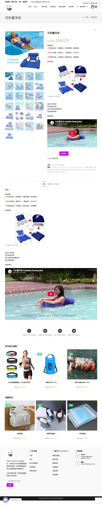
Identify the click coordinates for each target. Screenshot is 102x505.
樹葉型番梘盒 (51, 433)
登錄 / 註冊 (14, 2)
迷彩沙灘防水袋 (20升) (82, 382)
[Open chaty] (5, 499)
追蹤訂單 (25, 2)
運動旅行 (62, 165)
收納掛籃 (20, 433)
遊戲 (56, 172)
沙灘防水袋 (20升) (51, 382)
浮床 (57, 165)
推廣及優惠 (55, 455)
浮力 (87, 169)
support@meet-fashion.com (87, 457)
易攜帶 (64, 169)
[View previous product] (95, 30)
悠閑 (56, 169)
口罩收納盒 (82, 433)
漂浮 (53, 172)
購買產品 (64, 153)
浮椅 (94, 169)
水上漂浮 (82, 169)
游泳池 (49, 172)
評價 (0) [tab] (57, 184)
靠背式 (64, 172)
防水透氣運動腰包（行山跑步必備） (20, 382)
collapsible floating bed (58, 167)
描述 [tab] (44, 184)
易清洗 (68, 169)
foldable (79, 167)
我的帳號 (7, 2)
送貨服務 (55, 474)
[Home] (83, 17)
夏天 (53, 169)
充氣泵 (91, 167)
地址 (31, 459)
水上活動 (53, 165)
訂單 (20, 2)
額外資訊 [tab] (50, 184)
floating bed (71, 167)
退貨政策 (55, 471)
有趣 (72, 169)
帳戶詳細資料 (34, 463)
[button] (41, 34)
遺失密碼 (32, 467)
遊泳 (59, 172)
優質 (87, 167)
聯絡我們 (55, 463)
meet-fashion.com (88, 464)
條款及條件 (33, 471)
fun (84, 167)
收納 (59, 169)
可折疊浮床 (93, 17)
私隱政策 (55, 467)
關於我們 (55, 459)
